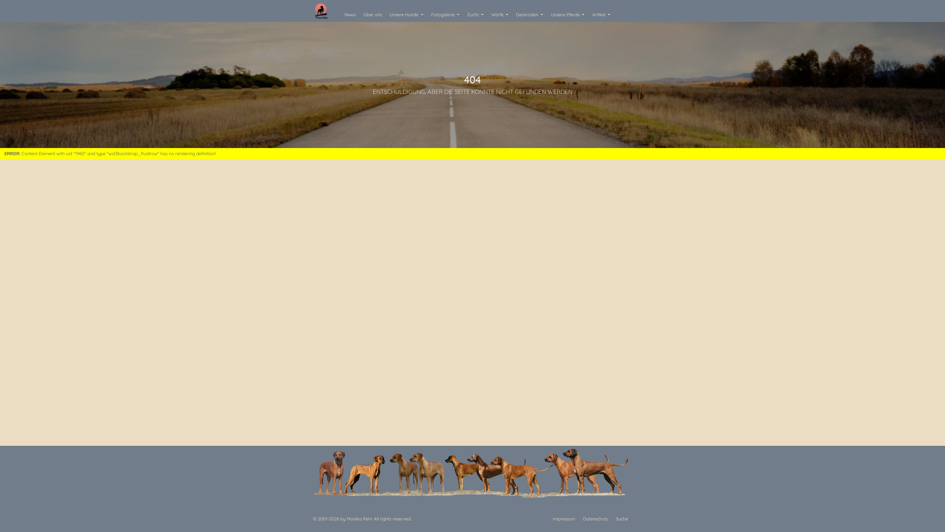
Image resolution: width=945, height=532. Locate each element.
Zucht (473, 14)
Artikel (599, 14)
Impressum (564, 519)
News (350, 14)
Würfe (498, 14)
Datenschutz (595, 519)
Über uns (372, 14)
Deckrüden (527, 14)
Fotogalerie (443, 14)
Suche (622, 519)
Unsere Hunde (405, 14)
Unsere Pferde (566, 14)
